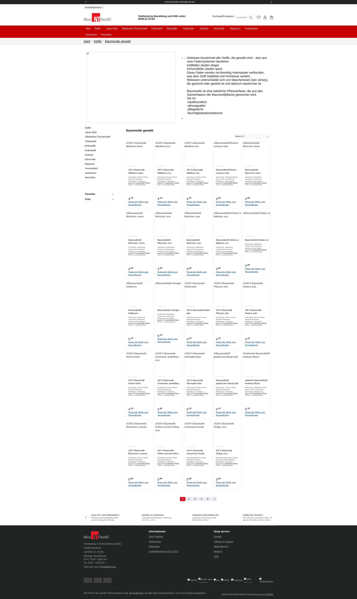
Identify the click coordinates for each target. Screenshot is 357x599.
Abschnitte (90, 159)
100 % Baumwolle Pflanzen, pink (224, 311)
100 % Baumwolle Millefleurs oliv (195, 171)
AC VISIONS (266, 594)
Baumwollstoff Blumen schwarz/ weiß (226, 171)
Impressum (154, 546)
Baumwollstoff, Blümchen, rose (194, 241)
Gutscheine (90, 173)
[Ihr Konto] (265, 17)
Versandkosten (136, 593)
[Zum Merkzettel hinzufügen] (151, 145)
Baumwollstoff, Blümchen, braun (252, 171)
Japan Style (91, 132)
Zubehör (89, 155)
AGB (216, 556)
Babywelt (89, 164)
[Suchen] (251, 17)
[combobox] (242, 17)
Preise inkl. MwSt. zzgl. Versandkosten (138, 203)
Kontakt (217, 536)
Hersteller (90, 194)
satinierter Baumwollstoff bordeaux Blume (256, 382)
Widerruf (218, 551)
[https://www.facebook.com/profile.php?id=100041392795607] (88, 580)
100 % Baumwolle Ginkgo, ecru (224, 452)
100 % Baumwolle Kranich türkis (136, 382)
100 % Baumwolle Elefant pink (198, 311)
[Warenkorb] (271, 17)
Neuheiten (90, 177)
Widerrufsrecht (221, 546)
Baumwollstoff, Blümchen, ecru (164, 241)
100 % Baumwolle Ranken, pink (253, 311)
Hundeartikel (91, 168)
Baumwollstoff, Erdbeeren (135, 311)
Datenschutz (155, 541)
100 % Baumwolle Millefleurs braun (136, 171)
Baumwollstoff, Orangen (168, 310)
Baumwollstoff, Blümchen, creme (136, 241)
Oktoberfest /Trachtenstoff (97, 137)
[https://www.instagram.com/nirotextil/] (97, 580)
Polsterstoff (90, 141)
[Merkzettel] (258, 17)
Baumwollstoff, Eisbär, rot (256, 240)
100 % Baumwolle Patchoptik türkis (195, 382)
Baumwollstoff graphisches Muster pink (227, 382)
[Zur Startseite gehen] (98, 17)
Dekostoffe (90, 146)
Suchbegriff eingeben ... (224, 16)
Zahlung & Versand (223, 541)
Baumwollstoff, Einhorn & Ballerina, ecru (227, 241)
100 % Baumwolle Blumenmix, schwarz (138, 452)
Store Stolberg (156, 536)
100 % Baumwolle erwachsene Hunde (195, 452)
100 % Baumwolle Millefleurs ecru (165, 171)
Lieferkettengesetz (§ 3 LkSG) (163, 551)
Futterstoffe (90, 150)
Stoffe (88, 128)
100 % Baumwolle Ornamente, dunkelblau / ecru (168, 382)
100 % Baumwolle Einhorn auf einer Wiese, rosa (168, 452)
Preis (88, 199)
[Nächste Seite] (214, 499)
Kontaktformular (108, 567)
